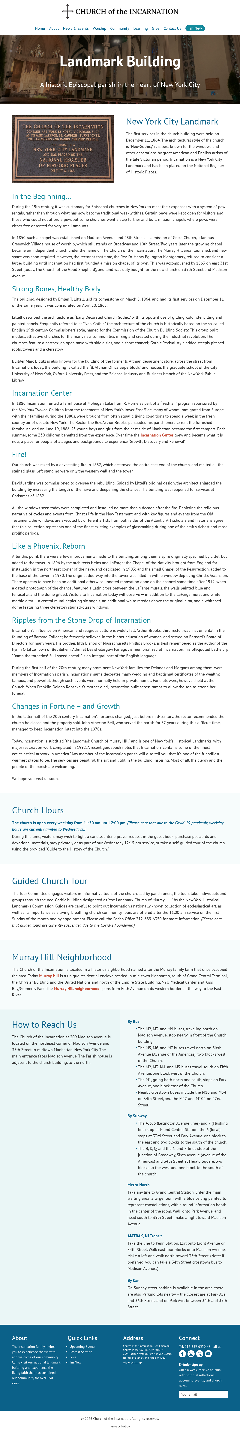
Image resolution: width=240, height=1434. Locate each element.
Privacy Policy (120, 1426)
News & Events (76, 28)
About (54, 28)
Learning (140, 28)
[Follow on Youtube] (208, 1353)
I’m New (195, 28)
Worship (99, 28)
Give (155, 28)
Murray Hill (49, 975)
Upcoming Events (82, 1346)
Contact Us (172, 28)
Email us (215, 1346)
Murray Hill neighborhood (77, 988)
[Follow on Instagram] (191, 1353)
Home (40, 28)
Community (119, 28)
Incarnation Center (157, 435)
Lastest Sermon (81, 1352)
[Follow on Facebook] (182, 1353)
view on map (132, 1362)
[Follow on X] (199, 1353)
